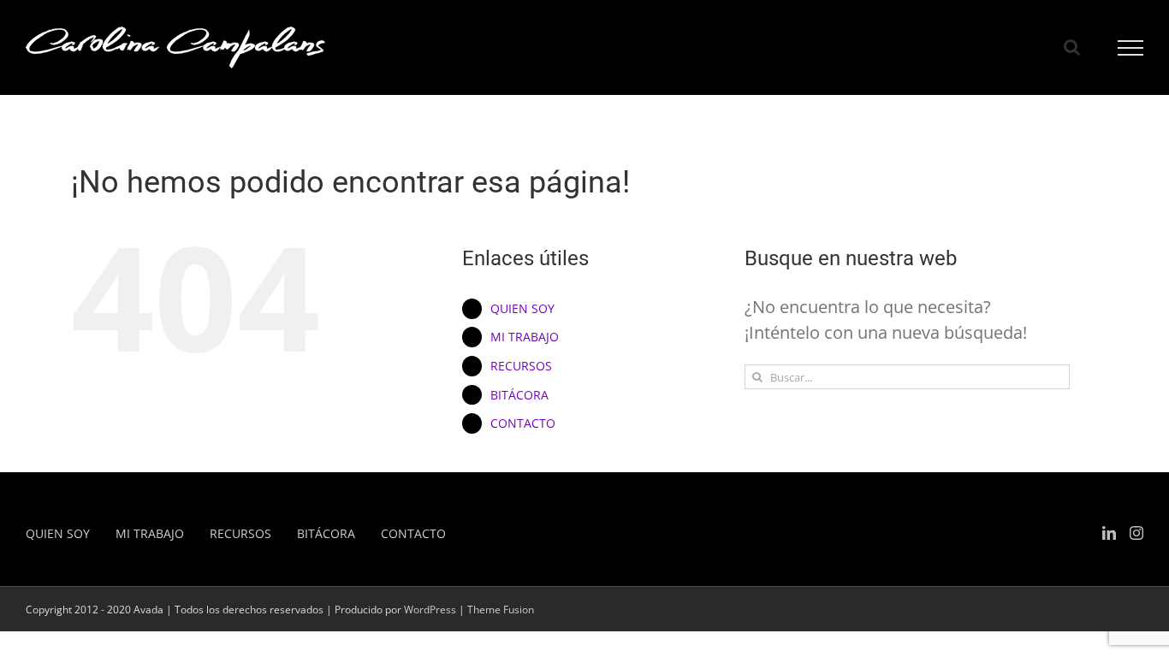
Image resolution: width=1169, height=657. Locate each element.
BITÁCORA (519, 395)
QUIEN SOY (522, 308)
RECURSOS (521, 366)
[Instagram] (1136, 533)
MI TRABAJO (524, 336)
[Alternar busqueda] (1072, 47)
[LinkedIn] (1109, 533)
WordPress (430, 609)
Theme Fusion (500, 609)
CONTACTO (522, 423)
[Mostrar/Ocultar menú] (1131, 48)
